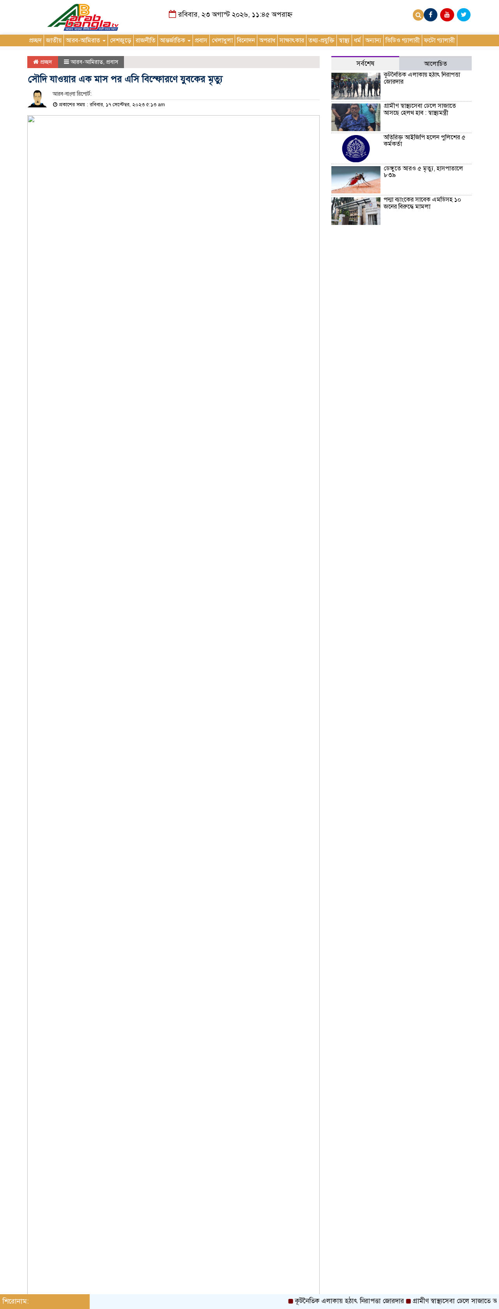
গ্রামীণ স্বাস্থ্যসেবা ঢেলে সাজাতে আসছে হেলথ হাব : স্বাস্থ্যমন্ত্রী (420, 109)
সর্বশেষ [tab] (365, 64)
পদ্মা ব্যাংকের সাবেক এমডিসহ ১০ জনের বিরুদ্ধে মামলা (422, 203)
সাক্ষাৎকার (292, 40)
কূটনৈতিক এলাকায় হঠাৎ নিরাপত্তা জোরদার (422, 78)
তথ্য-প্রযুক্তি (321, 40)
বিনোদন (246, 40)
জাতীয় (54, 40)
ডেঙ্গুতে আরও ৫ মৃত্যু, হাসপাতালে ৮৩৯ (423, 172)
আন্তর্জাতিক (173, 40)
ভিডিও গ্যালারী (403, 40)
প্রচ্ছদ (35, 40)
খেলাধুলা (222, 40)
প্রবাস (201, 40)
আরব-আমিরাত (84, 40)
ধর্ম (357, 40)
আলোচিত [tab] (435, 64)
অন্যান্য (373, 40)
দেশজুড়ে (120, 40)
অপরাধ (267, 40)
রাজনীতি (146, 40)
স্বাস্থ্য (344, 40)
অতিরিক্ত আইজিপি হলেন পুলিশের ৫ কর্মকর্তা (424, 140)
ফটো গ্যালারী (439, 40)
